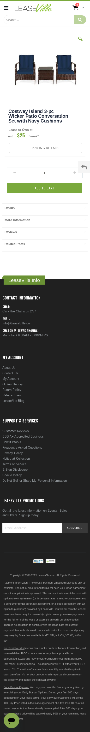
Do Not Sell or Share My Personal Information (34, 480)
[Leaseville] (33, 8)
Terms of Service (14, 464)
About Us (9, 367)
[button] (80, 42)
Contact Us (10, 373)
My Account (10, 379)
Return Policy (11, 390)
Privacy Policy (12, 453)
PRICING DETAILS (45, 148)
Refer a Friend (12, 395)
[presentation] (45, 209)
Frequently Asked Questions (22, 447)
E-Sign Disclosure (15, 469)
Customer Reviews (15, 431)
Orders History (12, 384)
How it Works (11, 442)
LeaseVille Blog (13, 401)
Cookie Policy (12, 475)
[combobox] (39, 19)
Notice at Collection (16, 458)
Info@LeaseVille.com (17, 323)
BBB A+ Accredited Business (23, 436)
